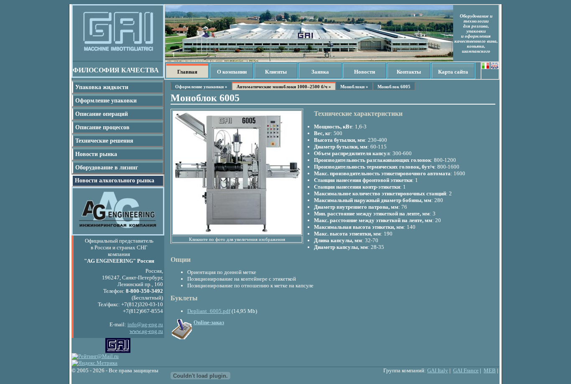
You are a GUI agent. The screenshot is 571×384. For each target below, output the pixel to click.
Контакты (409, 72)
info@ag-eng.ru (145, 324)
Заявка (320, 72)
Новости (364, 72)
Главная (187, 72)
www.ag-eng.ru (146, 331)
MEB (490, 370)
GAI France (466, 370)
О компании (232, 72)
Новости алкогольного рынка (114, 180)
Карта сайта (453, 72)
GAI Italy (437, 370)
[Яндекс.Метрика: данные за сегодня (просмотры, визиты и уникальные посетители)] (94, 363)
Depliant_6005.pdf (208, 311)
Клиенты (276, 72)
